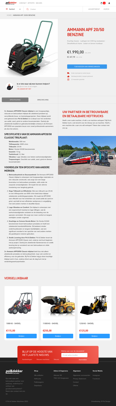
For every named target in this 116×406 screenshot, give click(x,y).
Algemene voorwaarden (81, 375)
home (9, 15)
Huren (106, 9)
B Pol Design (105, 401)
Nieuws (39, 3)
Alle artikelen (38, 375)
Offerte (31, 3)
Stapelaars (38, 385)
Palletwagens (39, 382)
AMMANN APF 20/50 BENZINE (24, 15)
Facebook (96, 379)
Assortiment (94, 9)
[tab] (15, 100)
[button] (102, 3)
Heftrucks (37, 379)
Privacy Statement (79, 379)
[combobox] (54, 9)
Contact (23, 3)
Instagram (96, 375)
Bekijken (21, 336)
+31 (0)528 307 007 (24, 89)
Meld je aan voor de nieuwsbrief (72, 351)
